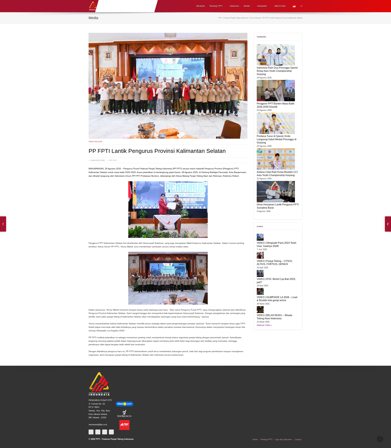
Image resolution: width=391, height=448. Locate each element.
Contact (298, 440)
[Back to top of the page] (380, 439)
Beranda (200, 6)
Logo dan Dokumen (283, 440)
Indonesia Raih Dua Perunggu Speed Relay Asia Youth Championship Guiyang (277, 70)
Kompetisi (262, 6)
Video (260, 226)
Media (246, 6)
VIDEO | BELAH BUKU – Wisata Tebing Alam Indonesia (274, 317)
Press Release (95, 141)
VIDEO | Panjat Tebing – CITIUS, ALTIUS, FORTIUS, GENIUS (274, 263)
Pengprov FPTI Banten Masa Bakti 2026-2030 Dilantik (275, 105)
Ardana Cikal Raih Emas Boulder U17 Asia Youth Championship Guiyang (277, 174)
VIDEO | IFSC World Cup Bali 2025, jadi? (276, 281)
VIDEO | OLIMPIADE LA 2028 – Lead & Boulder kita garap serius (277, 299)
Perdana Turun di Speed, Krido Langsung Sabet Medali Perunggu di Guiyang (276, 139)
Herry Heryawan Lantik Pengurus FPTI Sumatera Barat (278, 206)
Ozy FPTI (113, 160)
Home (255, 440)
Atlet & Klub (280, 6)
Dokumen (235, 6)
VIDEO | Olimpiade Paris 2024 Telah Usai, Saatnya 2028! (276, 244)
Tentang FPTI (216, 6)
